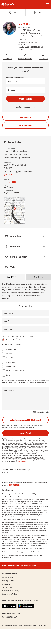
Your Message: (9, 390)
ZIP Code (11, 90)
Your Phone (8, 321)
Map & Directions (11, 175)
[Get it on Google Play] (26, 606)
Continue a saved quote (25, 107)
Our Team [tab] (38, 277)
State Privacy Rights (9, 594)
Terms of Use (7, 587)
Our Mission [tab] (12, 277)
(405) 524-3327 (10, 182)
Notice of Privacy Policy (10, 591)
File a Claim (25, 117)
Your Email (8, 329)
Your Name (8, 313)
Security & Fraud (8, 581)
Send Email (25, 433)
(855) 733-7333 (21, 461)
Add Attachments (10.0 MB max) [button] (25, 420)
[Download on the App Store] (9, 606)
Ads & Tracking (7, 577)
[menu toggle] (47, 4)
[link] (13, 4)
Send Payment (25, 125)
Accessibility (6, 584)
